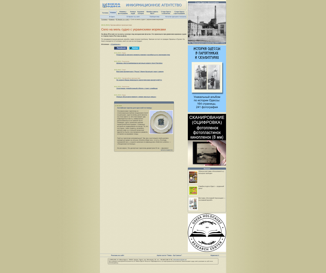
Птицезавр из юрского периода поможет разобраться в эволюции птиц (143, 55)
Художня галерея (140, 12)
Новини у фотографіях (123, 12)
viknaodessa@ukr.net (180, 259)
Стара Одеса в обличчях (166, 12)
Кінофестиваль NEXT (152, 12)
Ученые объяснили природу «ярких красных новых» (136, 97)
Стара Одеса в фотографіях (179, 12)
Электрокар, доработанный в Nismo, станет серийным (137, 88)
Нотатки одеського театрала (175, 17)
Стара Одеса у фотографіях (207, 2)
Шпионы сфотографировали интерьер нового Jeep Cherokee (139, 63)
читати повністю (167, 150)
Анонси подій (133, 12)
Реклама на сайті (117, 255)
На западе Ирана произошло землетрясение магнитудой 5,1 (139, 80)
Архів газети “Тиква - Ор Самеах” (169, 255)
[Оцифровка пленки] (207, 165)
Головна (105, 13)
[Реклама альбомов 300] (207, 111)
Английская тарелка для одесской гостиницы (134, 108)
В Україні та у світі (133, 17)
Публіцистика (154, 17)
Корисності (215, 255)
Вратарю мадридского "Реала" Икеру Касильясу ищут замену (140, 71)
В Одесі (112, 17)
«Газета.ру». (116, 44)
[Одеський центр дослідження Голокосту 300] (207, 251)
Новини (113, 13)
